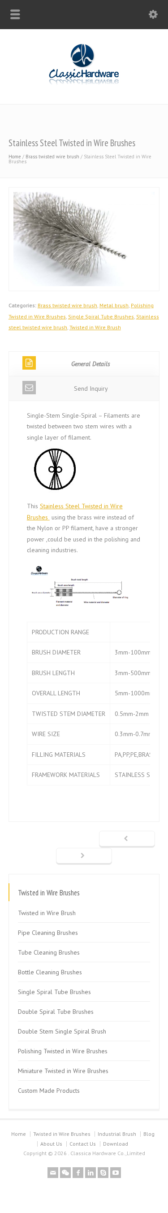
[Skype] (103, 1172)
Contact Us (82, 1143)
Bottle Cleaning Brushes (50, 972)
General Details (90, 364)
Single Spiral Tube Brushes (101, 316)
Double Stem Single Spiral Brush (62, 1031)
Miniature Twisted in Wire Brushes (63, 1071)
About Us (51, 1143)
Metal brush (114, 305)
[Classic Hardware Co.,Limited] (84, 85)
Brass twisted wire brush (52, 156)
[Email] (52, 1172)
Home (15, 156)
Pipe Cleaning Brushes (48, 933)
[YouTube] (115, 1172)
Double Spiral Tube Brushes (56, 1012)
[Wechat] (65, 1172)
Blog (149, 1133)
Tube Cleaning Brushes (49, 952)
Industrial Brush (117, 1133)
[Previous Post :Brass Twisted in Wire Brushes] (127, 839)
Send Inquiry (91, 388)
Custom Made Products (49, 1090)
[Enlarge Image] (84, 193)
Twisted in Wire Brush (95, 327)
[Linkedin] (90, 1172)
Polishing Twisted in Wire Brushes (63, 1051)
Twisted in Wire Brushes (61, 1133)
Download (115, 1143)
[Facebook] (78, 1172)
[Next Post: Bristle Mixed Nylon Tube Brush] (84, 856)
